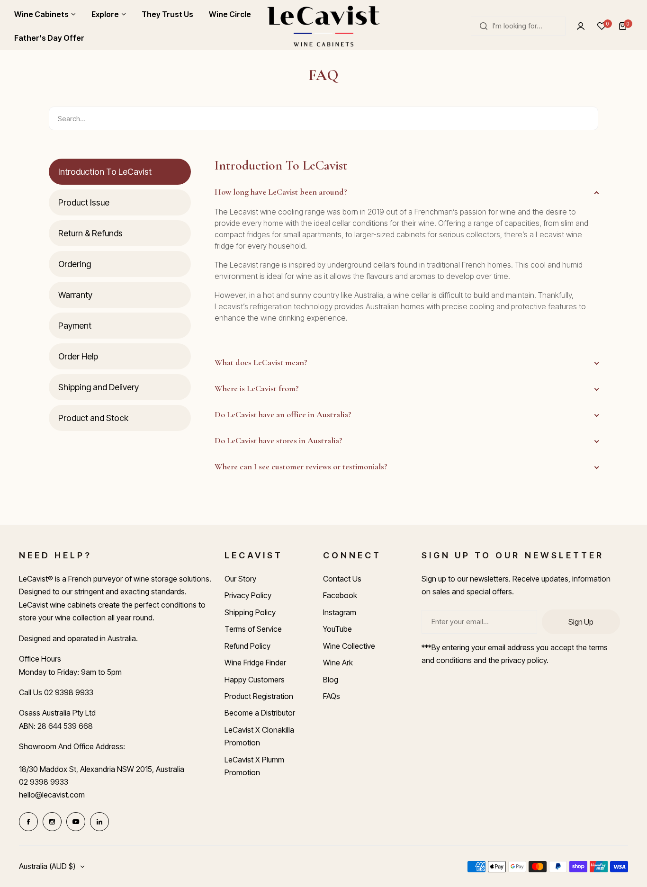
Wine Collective (349, 646)
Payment (74, 326)
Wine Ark (338, 662)
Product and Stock (93, 418)
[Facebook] (28, 821)
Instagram (339, 612)
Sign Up (580, 622)
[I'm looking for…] (483, 26)
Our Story (240, 578)
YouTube (337, 629)
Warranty (75, 295)
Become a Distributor (260, 712)
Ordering (74, 264)
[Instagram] (52, 821)
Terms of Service (253, 629)
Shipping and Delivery (98, 387)
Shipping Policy (250, 612)
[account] (580, 26)
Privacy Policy (248, 595)
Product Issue (83, 202)
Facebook (340, 595)
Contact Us (342, 578)
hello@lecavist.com (52, 794)
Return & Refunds (90, 233)
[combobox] (518, 26)
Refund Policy (247, 646)
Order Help (78, 356)
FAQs (331, 696)
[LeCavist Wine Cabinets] (323, 26)
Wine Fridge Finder (255, 662)
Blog (330, 679)
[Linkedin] (99, 821)
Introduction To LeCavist (105, 172)
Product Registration (259, 696)
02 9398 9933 (43, 782)
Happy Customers (255, 679)
